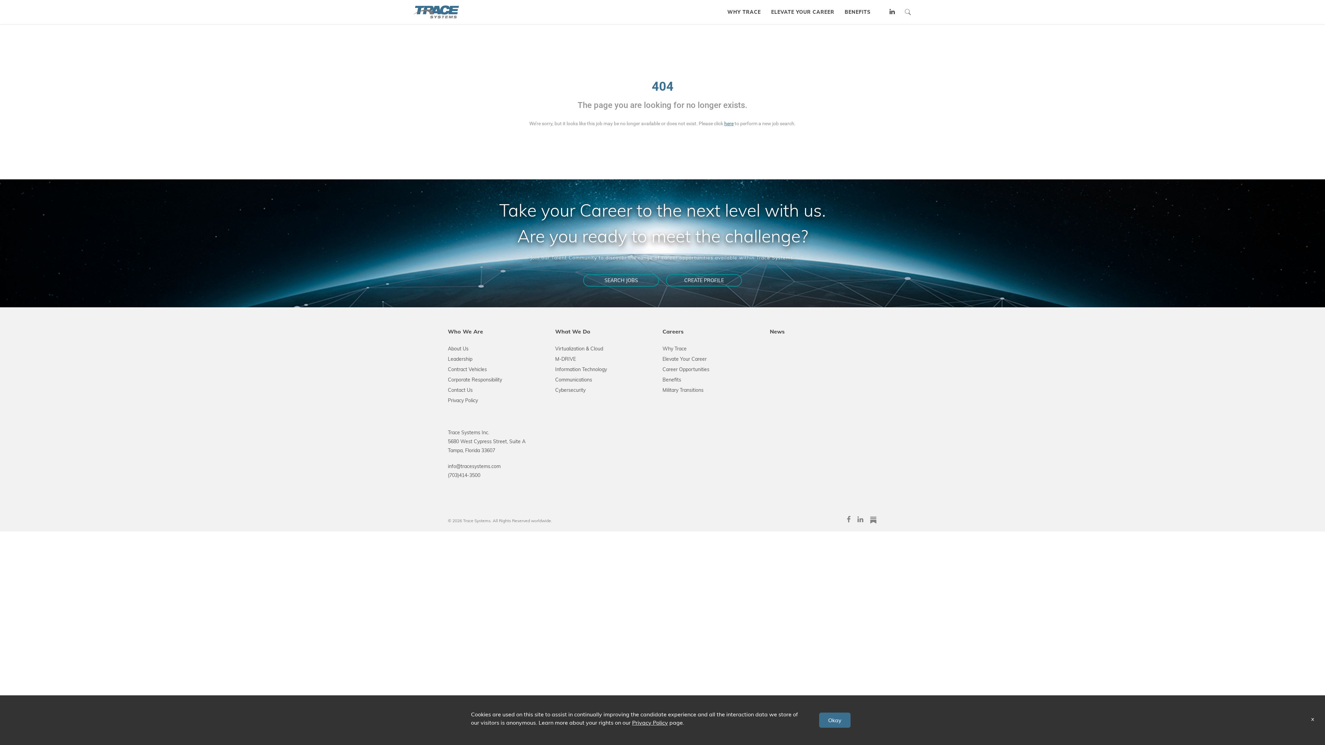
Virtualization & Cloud (579, 349)
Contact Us (460, 390)
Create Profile (704, 280)
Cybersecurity (570, 390)
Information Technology (581, 369)
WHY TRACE (744, 12)
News (777, 331)
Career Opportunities (685, 369)
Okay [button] (835, 720)
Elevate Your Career (684, 359)
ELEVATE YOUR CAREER (802, 12)
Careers (673, 331)
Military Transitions (683, 390)
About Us (458, 349)
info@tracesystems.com (474, 466)
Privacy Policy (463, 400)
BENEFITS (858, 12)
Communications (573, 380)
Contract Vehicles (467, 369)
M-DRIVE (565, 359)
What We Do (572, 331)
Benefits (671, 380)
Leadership (460, 359)
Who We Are (465, 331)
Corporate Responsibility (475, 380)
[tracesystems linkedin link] (892, 12)
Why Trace (674, 349)
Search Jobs (621, 280)
